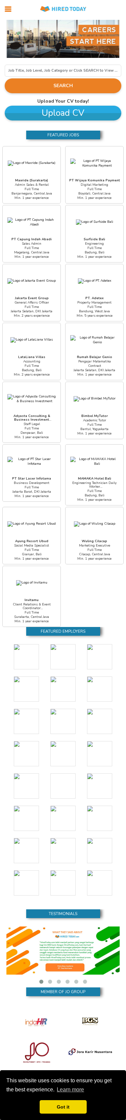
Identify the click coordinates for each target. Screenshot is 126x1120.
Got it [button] (63, 1107)
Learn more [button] (70, 1089)
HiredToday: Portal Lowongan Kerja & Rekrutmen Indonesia (63, 9)
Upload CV (63, 113)
